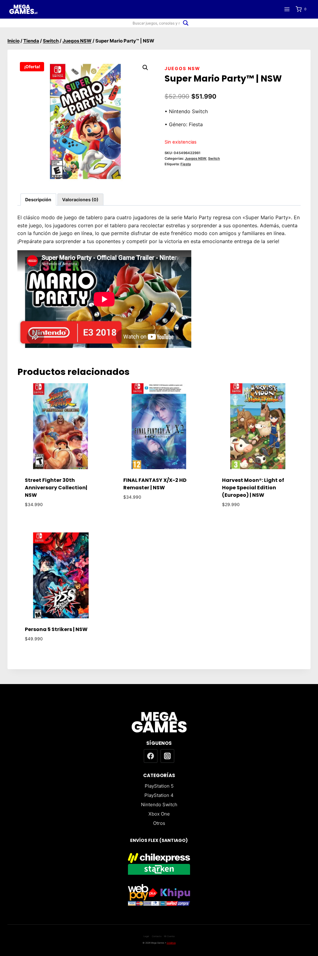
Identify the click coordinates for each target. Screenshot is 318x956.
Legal (146, 936)
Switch (214, 158)
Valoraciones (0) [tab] (80, 199)
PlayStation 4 (159, 795)
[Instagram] (167, 756)
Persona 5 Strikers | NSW (56, 629)
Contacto (156, 936)
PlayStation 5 (159, 786)
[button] (145, 67)
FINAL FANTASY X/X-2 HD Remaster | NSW (155, 484)
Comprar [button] (158, 515)
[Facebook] (150, 756)
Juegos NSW (182, 68)
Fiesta (185, 164)
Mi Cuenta (169, 936)
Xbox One (159, 814)
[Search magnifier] (185, 23)
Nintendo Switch (159, 804)
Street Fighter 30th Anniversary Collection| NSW (56, 488)
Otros (159, 823)
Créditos (171, 942)
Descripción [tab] (38, 199)
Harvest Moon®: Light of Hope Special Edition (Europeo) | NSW (253, 488)
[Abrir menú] (287, 9)
